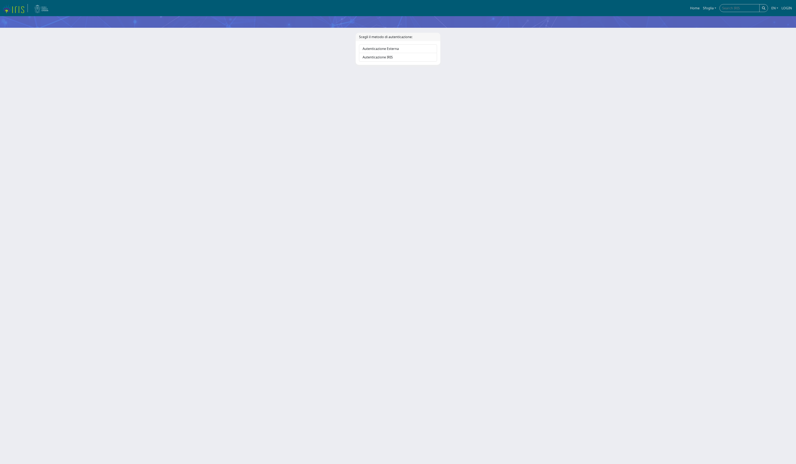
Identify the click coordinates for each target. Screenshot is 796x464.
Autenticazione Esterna (381, 48)
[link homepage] (15, 8)
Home (695, 8)
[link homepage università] (41, 8)
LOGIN (786, 8)
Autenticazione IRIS (378, 57)
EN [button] (773, 8)
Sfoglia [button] (708, 8)
